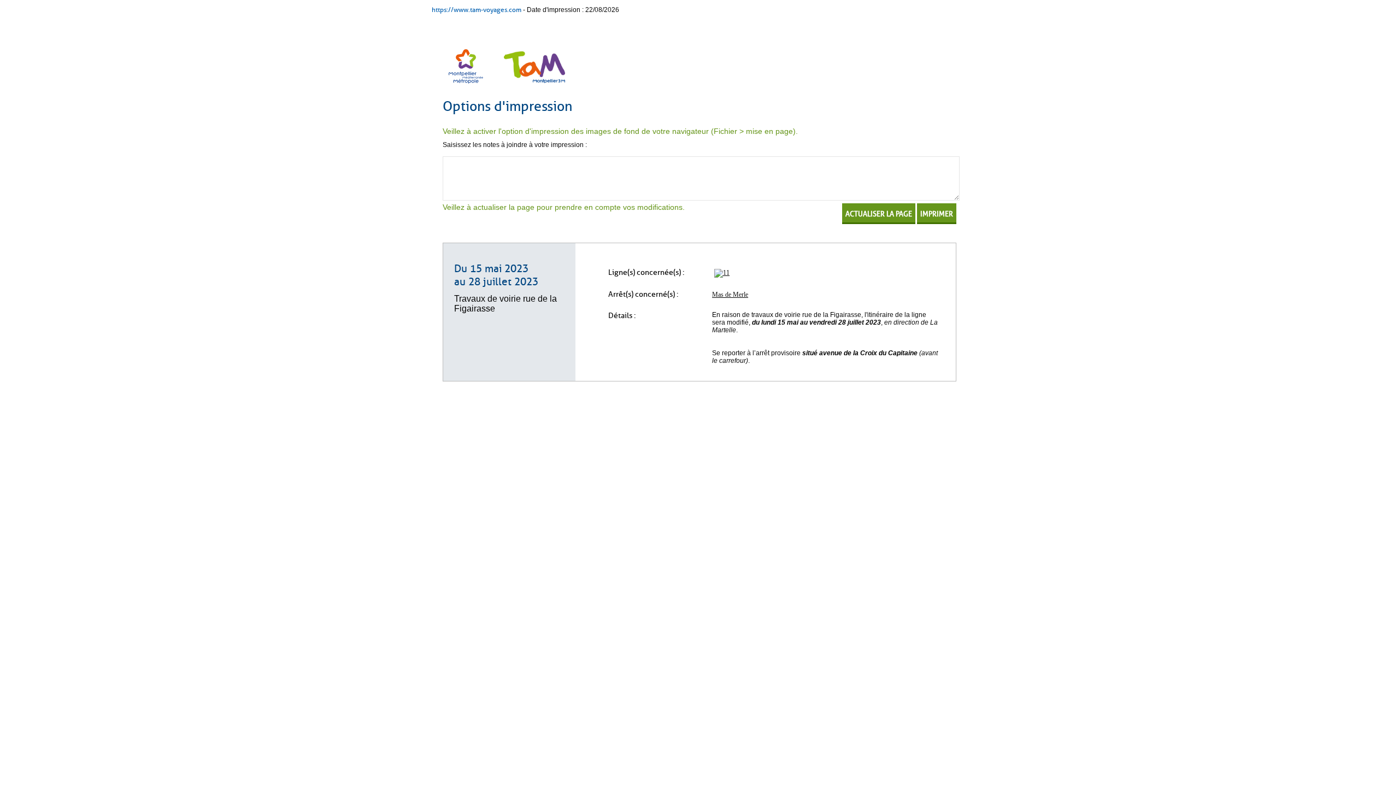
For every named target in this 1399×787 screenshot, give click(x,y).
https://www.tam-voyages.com (476, 9)
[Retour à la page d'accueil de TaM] (533, 84)
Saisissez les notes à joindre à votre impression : (515, 145)
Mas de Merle (730, 294)
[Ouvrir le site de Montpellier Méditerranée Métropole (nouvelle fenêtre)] (467, 84)
